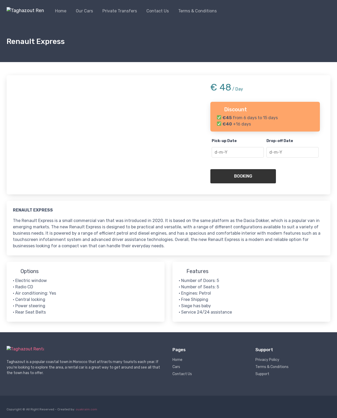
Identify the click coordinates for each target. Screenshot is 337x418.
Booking (243, 176)
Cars (176, 367)
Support (262, 374)
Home (60, 10)
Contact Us (157, 10)
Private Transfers (119, 10)
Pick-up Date (224, 141)
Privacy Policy (267, 359)
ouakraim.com (86, 409)
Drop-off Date (279, 141)
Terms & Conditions (197, 10)
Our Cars (84, 10)
